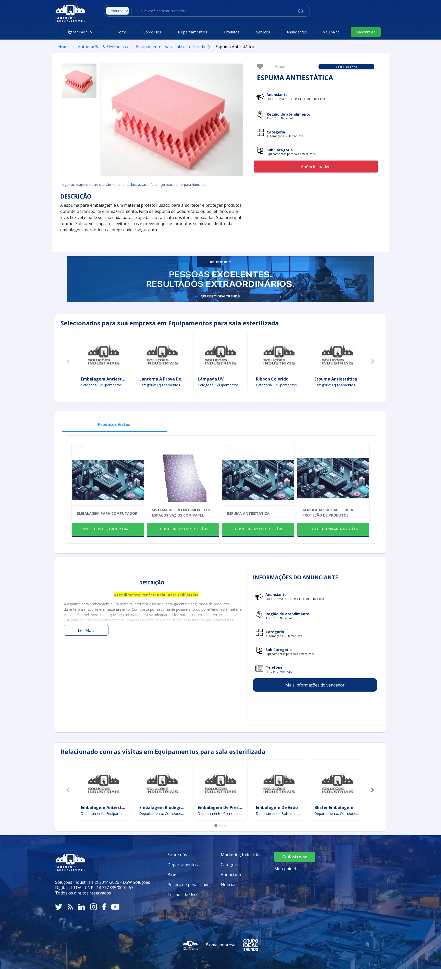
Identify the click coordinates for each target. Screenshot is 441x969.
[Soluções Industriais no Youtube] (115, 907)
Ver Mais (286, 671)
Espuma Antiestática (335, 379)
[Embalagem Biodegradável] (162, 783)
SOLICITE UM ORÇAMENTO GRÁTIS (107, 529)
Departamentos (182, 864)
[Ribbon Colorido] (279, 354)
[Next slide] (372, 362)
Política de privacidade (188, 884)
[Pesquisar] (300, 11)
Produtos (231, 32)
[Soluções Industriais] (67, 13)
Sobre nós (177, 854)
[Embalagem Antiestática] (103, 354)
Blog (171, 874)
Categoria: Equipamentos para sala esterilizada (104, 385)
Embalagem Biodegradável (167, 807)
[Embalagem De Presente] (220, 783)
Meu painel (331, 32)
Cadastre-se (366, 32)
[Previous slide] (69, 362)
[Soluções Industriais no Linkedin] (81, 907)
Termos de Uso (182, 894)
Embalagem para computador (107, 513)
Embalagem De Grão (277, 807)
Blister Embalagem (333, 807)
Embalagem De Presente (223, 807)
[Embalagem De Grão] (279, 783)
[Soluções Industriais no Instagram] (93, 906)
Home (122, 32)
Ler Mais (86, 630)
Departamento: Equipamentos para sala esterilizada (104, 813)
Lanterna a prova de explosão (169, 379)
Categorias (231, 864)
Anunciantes (297, 32)
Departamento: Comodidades (220, 813)
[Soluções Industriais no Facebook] (104, 906)
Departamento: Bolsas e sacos (279, 813)
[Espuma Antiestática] (79, 81)
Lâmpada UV (211, 379)
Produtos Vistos (114, 424)
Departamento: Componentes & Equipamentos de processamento (162, 813)
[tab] (215, 825)
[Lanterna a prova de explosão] (162, 354)
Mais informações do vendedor (315, 685)
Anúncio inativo (315, 166)
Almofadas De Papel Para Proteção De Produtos (327, 512)
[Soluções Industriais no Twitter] (58, 907)
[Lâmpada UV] (220, 354)
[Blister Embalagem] (337, 783)
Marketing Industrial (240, 854)
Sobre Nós (152, 32)
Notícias (228, 884)
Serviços (263, 32)
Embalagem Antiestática (106, 379)
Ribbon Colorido (272, 379)
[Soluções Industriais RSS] (70, 907)
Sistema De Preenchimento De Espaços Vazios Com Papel (181, 512)
